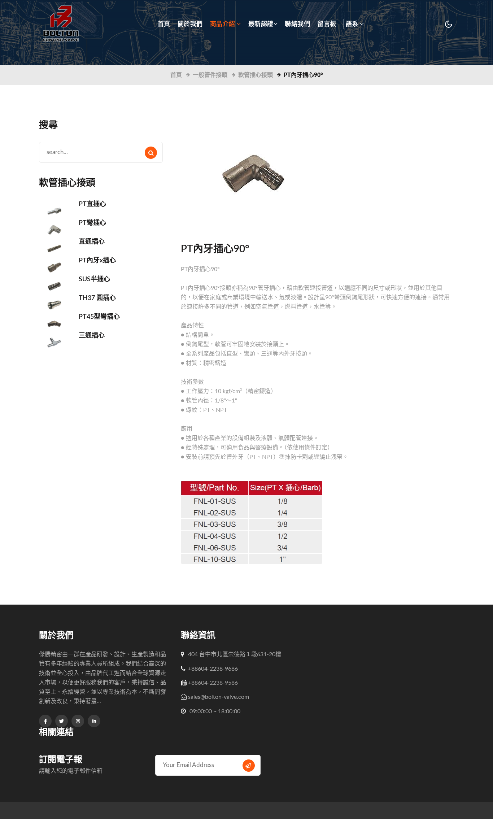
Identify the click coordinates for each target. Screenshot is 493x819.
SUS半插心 (94, 279)
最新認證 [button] (261, 24)
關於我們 (190, 24)
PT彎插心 (92, 223)
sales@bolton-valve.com (218, 697)
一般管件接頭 (210, 75)
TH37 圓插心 (97, 298)
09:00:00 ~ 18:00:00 (214, 711)
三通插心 (92, 335)
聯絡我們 (297, 24)
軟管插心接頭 (255, 75)
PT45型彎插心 (99, 317)
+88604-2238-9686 (213, 669)
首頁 (164, 24)
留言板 (326, 24)
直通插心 (92, 242)
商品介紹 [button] (223, 24)
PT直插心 (92, 204)
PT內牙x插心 (97, 260)
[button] (355, 23)
